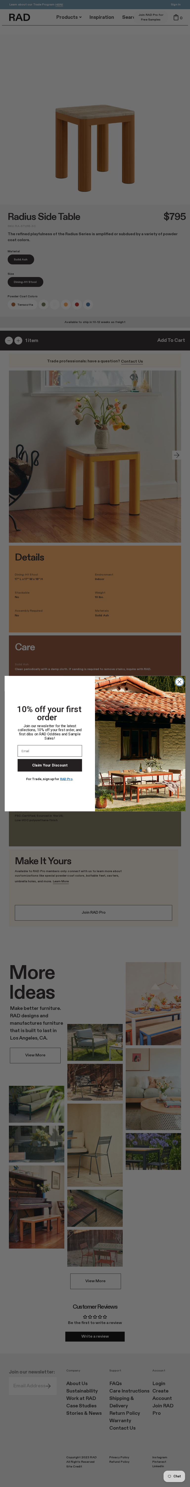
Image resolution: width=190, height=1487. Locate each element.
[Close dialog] (179, 682)
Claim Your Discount (49, 765)
